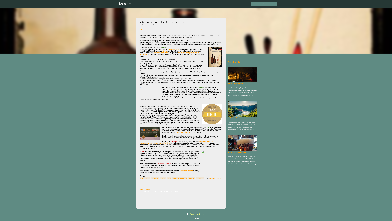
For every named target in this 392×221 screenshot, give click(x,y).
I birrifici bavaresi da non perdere (236, 118)
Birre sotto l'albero (186, 171)
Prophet (200, 178)
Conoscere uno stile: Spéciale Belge (237, 152)
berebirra (125, 4)
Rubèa (165, 51)
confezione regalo (173, 49)
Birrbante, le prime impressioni (235, 83)
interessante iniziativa (162, 53)
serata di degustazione (184, 133)
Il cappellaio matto (180, 178)
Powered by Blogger (197, 214)
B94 (141, 178)
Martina (191, 178)
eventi (163, 178)
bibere (147, 178)
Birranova (155, 178)
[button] (141, 29)
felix (169, 178)
